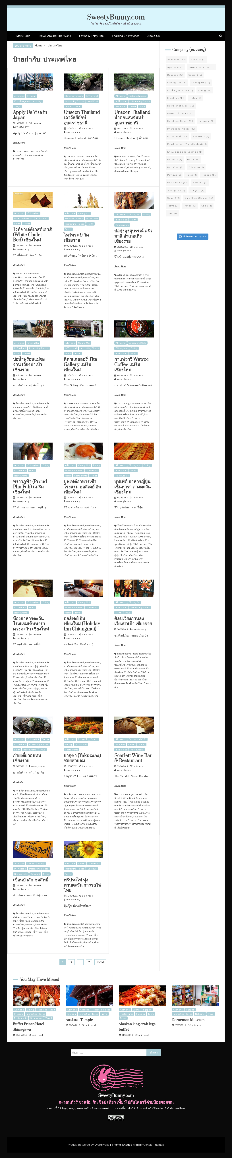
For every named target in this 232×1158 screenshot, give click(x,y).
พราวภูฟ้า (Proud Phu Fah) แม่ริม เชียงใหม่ (30, 487)
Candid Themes (153, 1144)
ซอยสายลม (90, 794)
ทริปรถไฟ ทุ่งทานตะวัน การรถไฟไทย (82, 885)
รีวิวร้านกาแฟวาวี (79, 425)
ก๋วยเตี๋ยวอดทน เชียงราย (27, 758)
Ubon (77, 106)
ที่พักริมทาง (37, 407)
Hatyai (196, 98)
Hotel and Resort (23, 218)
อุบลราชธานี (75, 171)
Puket (191, 174)
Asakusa (198, 59)
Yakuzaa (71, 794)
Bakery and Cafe (137, 342)
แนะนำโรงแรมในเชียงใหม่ (85, 555)
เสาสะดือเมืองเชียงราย (74, 303)
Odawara (196, 167)
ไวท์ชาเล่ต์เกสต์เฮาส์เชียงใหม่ (27, 303)
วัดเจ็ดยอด (85, 288)
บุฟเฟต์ (129, 533)
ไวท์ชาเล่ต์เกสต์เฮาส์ (37, 299)
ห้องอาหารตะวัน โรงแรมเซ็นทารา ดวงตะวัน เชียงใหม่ (31, 624)
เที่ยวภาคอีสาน (90, 175)
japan (19, 151)
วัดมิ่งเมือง (74, 288)
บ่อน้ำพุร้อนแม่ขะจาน (29, 411)
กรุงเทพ (80, 794)
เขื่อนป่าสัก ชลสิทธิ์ (30, 880)
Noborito (174, 159)
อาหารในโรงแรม (81, 548)
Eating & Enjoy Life (91, 36)
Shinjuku (197, 190)
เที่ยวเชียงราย (94, 299)
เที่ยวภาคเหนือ (39, 295)
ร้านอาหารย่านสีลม (136, 812)
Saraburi (35, 874)
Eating (146, 214)
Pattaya (174, 174)
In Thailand (92, 96)
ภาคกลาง (92, 798)
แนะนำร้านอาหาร (86, 827)
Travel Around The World (54, 36)
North (17, 223)
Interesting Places (74, 101)
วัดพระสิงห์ (85, 285)
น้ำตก (86, 164)
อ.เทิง (119, 289)
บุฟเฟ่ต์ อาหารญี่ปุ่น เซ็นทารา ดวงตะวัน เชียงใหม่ (132, 487)
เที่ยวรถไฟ (37, 932)
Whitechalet (30, 277)
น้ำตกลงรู (130, 160)
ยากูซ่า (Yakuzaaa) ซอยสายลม (82, 758)
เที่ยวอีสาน (69, 178)
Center (94, 739)
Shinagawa (176, 190)
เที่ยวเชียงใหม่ (19, 299)
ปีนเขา (85, 167)
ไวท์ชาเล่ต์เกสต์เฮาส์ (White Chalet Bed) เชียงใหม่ (32, 235)
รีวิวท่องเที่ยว (140, 164)
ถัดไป (100, 962)
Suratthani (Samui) (199, 198)
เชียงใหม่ (27, 295)
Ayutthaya (175, 67)
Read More (19, 142)
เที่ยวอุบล (79, 178)
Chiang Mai (33, 213)
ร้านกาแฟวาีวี (86, 414)
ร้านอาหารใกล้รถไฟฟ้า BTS (86, 812)
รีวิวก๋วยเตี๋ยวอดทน (136, 668)
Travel (68, 106)
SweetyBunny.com (116, 17)
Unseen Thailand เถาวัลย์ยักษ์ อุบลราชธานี (82, 117)
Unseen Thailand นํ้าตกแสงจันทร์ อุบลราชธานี (132, 117)
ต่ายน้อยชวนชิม (92, 274)
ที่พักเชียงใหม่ (28, 284)
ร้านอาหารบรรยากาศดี (81, 533)
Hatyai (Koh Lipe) (180, 105)
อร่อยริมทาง (139, 675)
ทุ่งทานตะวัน (24, 917)
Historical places (74, 96)
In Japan (31, 96)
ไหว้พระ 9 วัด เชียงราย (76, 237)
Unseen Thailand (85, 156)
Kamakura (201, 136)
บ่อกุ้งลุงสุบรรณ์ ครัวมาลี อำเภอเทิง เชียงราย (133, 236)
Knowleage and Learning (27, 101)
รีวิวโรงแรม (35, 548)
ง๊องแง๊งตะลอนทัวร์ (75, 274)
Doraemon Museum (188, 1020)
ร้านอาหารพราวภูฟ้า (35, 536)
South (173, 198)
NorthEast (93, 101)
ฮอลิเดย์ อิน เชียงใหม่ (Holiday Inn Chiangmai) (82, 624)
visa (38, 151)
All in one (19, 96)
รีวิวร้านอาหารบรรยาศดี (86, 677)
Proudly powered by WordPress (89, 1144)
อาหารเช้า (78, 544)
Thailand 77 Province (125, 36)
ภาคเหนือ (17, 288)
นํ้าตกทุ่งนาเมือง (75, 164)
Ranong (209, 174)
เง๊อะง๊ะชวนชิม (92, 296)
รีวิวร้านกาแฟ (133, 422)
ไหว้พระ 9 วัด (92, 303)
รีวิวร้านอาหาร (121, 286)
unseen (71, 156)
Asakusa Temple (79, 1020)
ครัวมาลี (121, 275)
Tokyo (17, 106)
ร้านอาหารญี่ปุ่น (82, 801)
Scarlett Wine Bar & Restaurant (133, 758)
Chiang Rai (84, 213)
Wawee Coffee (88, 403)
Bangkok (82, 739)
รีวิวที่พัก (40, 288)
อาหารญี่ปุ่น (135, 551)
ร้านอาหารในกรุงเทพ (74, 816)
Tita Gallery (73, 403)
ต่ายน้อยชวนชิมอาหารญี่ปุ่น (127, 529)
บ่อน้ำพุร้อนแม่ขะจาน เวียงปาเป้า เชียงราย (29, 364)
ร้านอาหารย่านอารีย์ (73, 809)
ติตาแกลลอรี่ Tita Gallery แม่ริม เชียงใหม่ (80, 364)
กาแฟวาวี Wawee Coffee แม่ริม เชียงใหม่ (131, 364)
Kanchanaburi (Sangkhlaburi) (187, 144)
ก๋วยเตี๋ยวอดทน (124, 653)
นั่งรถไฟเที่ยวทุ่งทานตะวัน (31, 921)
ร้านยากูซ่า (69, 801)
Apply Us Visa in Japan (30, 115)
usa (32, 151)
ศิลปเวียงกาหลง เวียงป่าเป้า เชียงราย (133, 621)
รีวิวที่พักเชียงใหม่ (78, 536)
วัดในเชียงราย (79, 292)
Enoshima (176, 98)
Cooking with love (180, 90)
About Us (153, 36)
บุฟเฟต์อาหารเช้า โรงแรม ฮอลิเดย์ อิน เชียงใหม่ (82, 487)
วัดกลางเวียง (89, 281)
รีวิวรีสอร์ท (32, 292)
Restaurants (122, 225)
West (172, 213)
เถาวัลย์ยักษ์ (88, 171)
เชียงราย (68, 299)
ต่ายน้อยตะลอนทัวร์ (33, 155)
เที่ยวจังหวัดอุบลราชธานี (138, 167)
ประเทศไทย (18, 158)
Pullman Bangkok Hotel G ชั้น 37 (134, 794)
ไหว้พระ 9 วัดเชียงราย (74, 307)
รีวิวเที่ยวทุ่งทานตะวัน (23, 928)
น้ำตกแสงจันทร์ (143, 160)
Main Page (23, 36)
